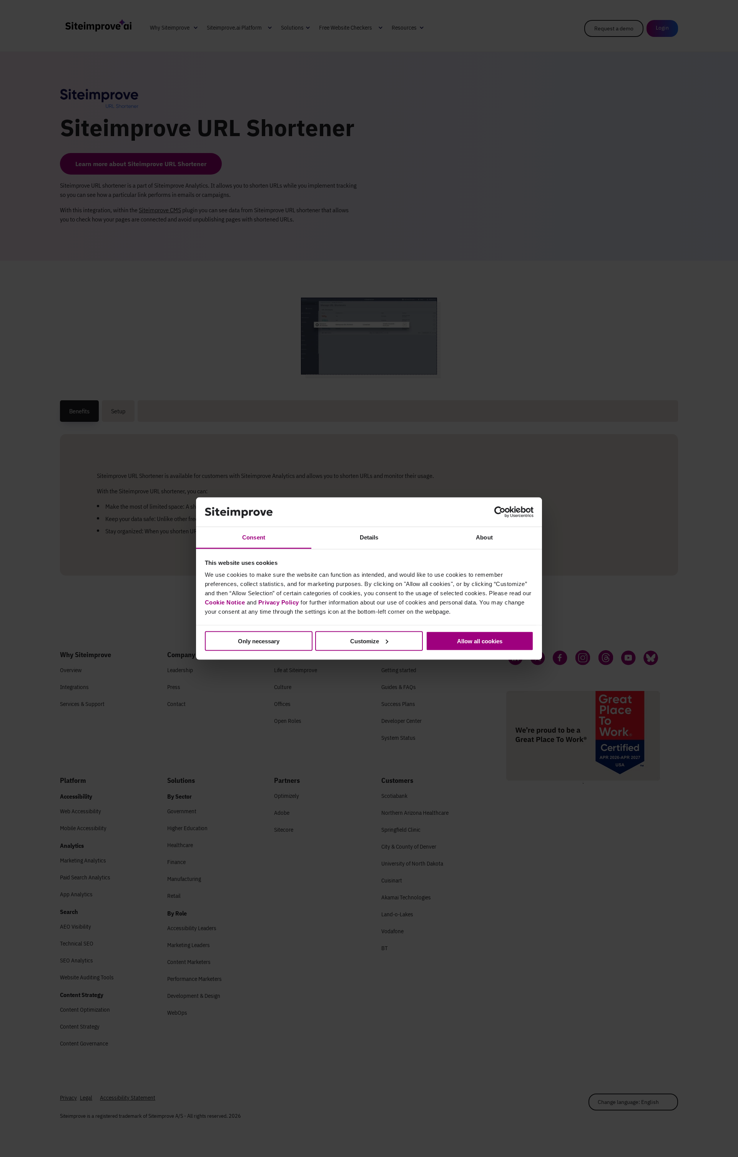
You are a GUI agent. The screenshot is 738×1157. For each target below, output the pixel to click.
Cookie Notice (225, 602)
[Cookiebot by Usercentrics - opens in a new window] (500, 512)
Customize (364, 641)
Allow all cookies (479, 641)
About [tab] (484, 537)
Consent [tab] (253, 537)
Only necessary (258, 641)
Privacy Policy (278, 602)
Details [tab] (369, 537)
